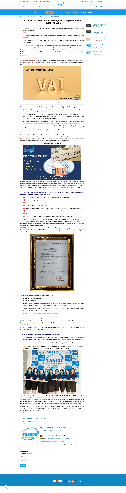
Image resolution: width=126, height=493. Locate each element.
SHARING (90, 12)
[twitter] (69, 481)
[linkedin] (79, 481)
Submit (23, 465)
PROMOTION (75, 12)
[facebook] (65, 481)
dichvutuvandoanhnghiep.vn (68, 438)
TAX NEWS (83, 12)
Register (101, 1)
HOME (35, 12)
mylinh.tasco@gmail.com (42, 1)
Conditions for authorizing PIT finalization (99, 38)
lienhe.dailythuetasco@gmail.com (55, 441)
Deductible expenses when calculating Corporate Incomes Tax (99, 32)
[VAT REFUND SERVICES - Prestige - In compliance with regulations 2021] (77, 444)
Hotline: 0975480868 (27, 1)
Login (94, 1)
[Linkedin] (74, 444)
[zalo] (83, 481)
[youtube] (72, 481)
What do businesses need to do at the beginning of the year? (99, 46)
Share (65, 444)
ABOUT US (41, 12)
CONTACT (67, 12)
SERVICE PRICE (59, 12)
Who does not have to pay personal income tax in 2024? (99, 25)
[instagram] (76, 481)
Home (21, 16)
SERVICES (49, 12)
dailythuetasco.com (52, 438)
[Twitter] (71, 444)
